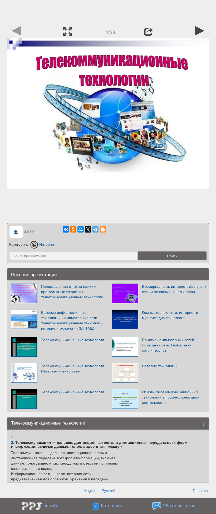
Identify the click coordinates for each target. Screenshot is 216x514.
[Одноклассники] (73, 229)
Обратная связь (178, 505)
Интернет (47, 244)
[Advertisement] (108, 12)
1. (12, 436)
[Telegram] (95, 229)
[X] (88, 229)
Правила (200, 490)
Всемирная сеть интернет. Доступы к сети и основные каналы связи (174, 289)
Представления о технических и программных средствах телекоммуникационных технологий (72, 291)
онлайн (50, 505)
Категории (111, 505)
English (90, 490)
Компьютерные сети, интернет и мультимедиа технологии (170, 315)
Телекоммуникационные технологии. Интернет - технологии (73, 368)
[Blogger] (103, 229)
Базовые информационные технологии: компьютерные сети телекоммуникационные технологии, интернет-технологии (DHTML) (73, 320)
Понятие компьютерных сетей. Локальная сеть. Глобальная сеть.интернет (168, 345)
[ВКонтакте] (66, 229)
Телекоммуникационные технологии (72, 339)
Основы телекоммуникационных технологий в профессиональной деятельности (170, 397)
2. (12, 442)
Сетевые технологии (160, 365)
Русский (108, 490)
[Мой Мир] (80, 229)
